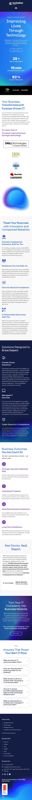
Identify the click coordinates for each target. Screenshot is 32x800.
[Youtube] (9, 774)
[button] (16, 8)
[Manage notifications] (3, 797)
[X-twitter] (2, 774)
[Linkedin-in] (5, 774)
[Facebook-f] (7, 774)
